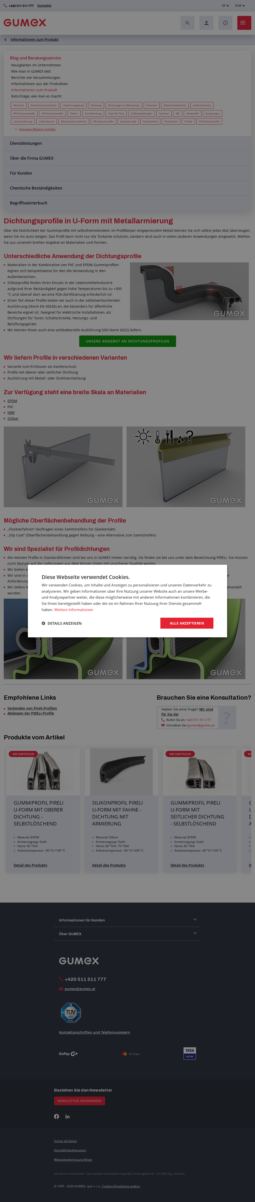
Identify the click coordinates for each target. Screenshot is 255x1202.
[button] (62, 623)
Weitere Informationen (73, 609)
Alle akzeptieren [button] (187, 623)
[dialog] (127, 601)
